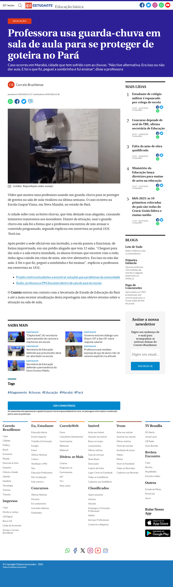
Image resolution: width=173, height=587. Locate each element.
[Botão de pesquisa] (19, 5)
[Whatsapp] (10, 103)
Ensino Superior (38, 436)
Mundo (6, 458)
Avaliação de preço (126, 450)
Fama (62, 432)
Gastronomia (66, 441)
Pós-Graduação (38, 477)
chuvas (36, 392)
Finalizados (36, 512)
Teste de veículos (125, 445)
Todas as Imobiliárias (98, 477)
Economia (7, 454)
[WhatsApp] (67, 551)
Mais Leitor (65, 485)
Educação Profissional (41, 472)
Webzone (64, 445)
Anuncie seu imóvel (97, 436)
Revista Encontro (152, 454)
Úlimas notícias (95, 450)
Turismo (6, 490)
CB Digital (8, 516)
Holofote (7, 481)
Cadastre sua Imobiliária (100, 481)
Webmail (64, 450)
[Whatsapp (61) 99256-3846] (161, 7)
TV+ (62, 481)
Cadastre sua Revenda (127, 472)
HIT (61, 476)
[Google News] (105, 551)
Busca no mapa (95, 441)
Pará (79, 392)
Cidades (6, 440)
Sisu (33, 468)
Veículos (92, 503)
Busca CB (7, 521)
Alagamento (18, 392)
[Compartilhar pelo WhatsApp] (157, 112)
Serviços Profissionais (98, 520)
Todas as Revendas (126, 468)
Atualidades (151, 471)
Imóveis (92, 499)
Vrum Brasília (151, 445)
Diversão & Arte (10, 463)
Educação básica (69, 6)
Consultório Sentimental (71, 436)
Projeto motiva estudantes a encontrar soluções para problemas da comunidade (68, 277)
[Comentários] (30, 103)
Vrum (121, 426)
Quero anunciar (95, 494)
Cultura (35, 459)
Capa (5, 436)
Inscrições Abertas (40, 508)
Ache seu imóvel (96, 432)
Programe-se (66, 467)
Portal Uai (150, 493)
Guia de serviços (96, 454)
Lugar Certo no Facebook (100, 472)
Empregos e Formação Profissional (99, 509)
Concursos (39, 488)
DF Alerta (150, 432)
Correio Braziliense (11, 428)
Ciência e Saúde (10, 472)
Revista (148, 467)
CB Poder (149, 441)
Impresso (10, 501)
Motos (120, 459)
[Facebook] (142, 7)
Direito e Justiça (10, 512)
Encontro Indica (152, 476)
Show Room (94, 459)
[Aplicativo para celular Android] (157, 533)
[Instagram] (90, 551)
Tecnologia (8, 485)
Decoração (93, 463)
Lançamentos (94, 445)
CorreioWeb (69, 426)
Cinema (63, 463)
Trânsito (7, 494)
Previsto (35, 499)
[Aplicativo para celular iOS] (157, 523)
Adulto (91, 515)
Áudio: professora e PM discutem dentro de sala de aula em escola (59, 283)
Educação (51, 392)
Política (6, 445)
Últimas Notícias (39, 454)
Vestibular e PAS (39, 463)
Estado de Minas (153, 489)
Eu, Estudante (42, 426)
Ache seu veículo (125, 432)
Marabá (67, 392)
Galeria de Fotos (96, 468)
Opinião (6, 476)
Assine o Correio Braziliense (11, 531)
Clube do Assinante (12, 525)
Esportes (7, 467)
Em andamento (38, 503)
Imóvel (93, 426)
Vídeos (120, 454)
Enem (34, 450)
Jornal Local (151, 436)
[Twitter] (23, 103)
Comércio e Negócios (98, 524)
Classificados (98, 488)
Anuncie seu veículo (126, 436)
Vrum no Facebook (125, 463)
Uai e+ (148, 498)
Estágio (35, 445)
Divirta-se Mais (71, 457)
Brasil (5, 449)
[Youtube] (98, 551)
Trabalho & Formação (41, 441)
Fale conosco (37, 481)
